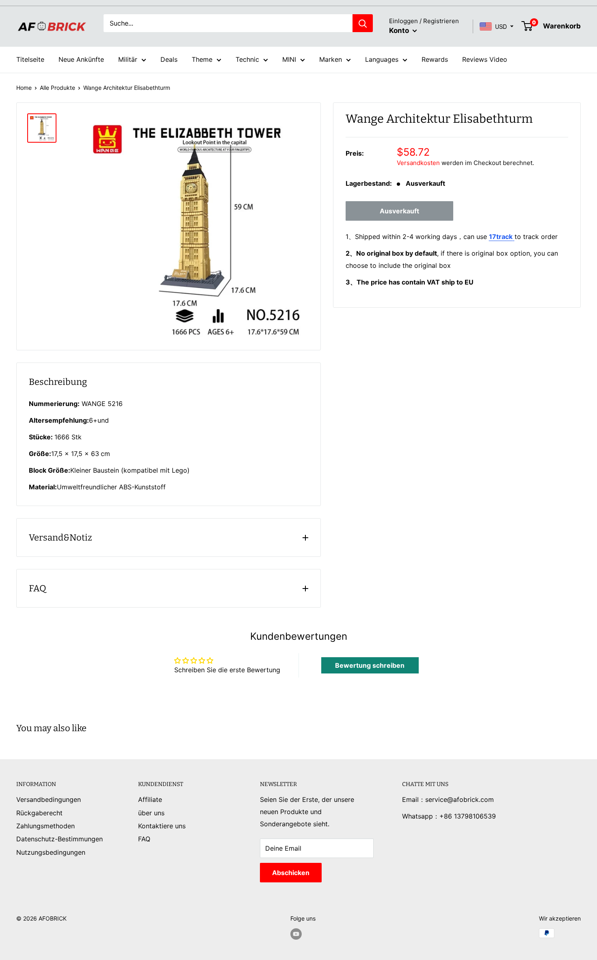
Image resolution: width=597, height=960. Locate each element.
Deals (168, 59)
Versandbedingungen (48, 799)
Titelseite (30, 59)
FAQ (144, 839)
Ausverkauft (399, 211)
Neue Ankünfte (81, 59)
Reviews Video (484, 59)
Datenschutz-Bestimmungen (59, 839)
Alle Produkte (57, 87)
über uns (151, 813)
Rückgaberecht (39, 813)
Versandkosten (418, 163)
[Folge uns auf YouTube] (296, 934)
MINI (289, 59)
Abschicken (290, 873)
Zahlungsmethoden (45, 826)
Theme (202, 59)
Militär (127, 59)
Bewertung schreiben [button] (369, 665)
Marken (330, 59)
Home (24, 87)
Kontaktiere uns (162, 826)
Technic (247, 59)
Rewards (435, 59)
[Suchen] (363, 23)
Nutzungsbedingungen (50, 852)
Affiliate (150, 799)
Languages (381, 59)
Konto (400, 30)
